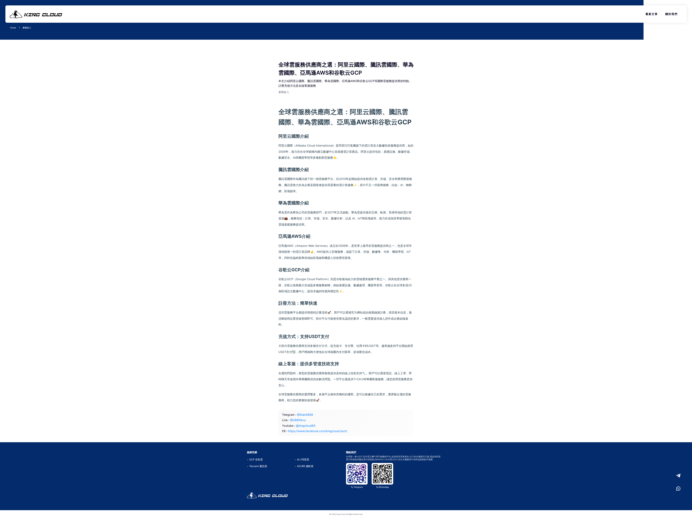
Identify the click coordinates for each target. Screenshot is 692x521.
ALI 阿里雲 (303, 459)
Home (13, 28)
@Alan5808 (305, 414)
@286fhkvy (298, 420)
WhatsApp (384, 487)
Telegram (358, 487)
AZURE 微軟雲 (305, 466)
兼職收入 (27, 28)
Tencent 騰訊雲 (258, 466)
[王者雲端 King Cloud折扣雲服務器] (267, 495)
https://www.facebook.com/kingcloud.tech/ (317, 431)
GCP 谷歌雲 (256, 459)
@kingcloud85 (306, 425)
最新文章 (652, 14)
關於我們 (671, 14)
